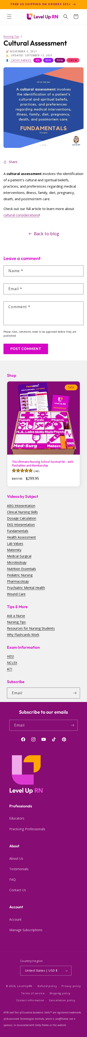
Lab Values (15, 543)
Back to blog (46, 233)
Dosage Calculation (21, 518)
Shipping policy (60, 993)
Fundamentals (17, 531)
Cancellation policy (62, 1000)
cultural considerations (21, 215)
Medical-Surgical (19, 556)
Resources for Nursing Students (31, 628)
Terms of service (33, 993)
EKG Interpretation (21, 524)
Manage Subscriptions (25, 930)
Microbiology (16, 562)
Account (15, 919)
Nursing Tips (16, 622)
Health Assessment (21, 537)
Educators (16, 818)
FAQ (12, 879)
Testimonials (19, 869)
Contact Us (17, 890)
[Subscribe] (75, 693)
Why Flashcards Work (23, 634)
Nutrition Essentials (21, 569)
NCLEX (12, 662)
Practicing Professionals (27, 829)
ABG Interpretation (21, 505)
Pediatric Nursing (19, 575)
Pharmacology (18, 581)
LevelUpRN (24, 986)
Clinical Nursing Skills (22, 512)
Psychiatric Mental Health (26, 587)
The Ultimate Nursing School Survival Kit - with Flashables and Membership (42, 463)
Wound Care (16, 594)
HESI (10, 656)
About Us (16, 858)
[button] (9, 16)
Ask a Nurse (16, 615)
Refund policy (47, 986)
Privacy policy (71, 986)
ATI (9, 669)
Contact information (30, 1000)
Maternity (14, 550)
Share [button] (13, 162)
